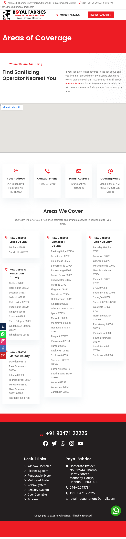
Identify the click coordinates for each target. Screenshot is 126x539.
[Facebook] (45, 443)
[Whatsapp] (63, 443)
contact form (72, 83)
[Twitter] (54, 443)
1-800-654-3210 (47, 183)
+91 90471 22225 (69, 15)
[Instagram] (71, 443)
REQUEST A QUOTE (99, 14)
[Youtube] (80, 443)
